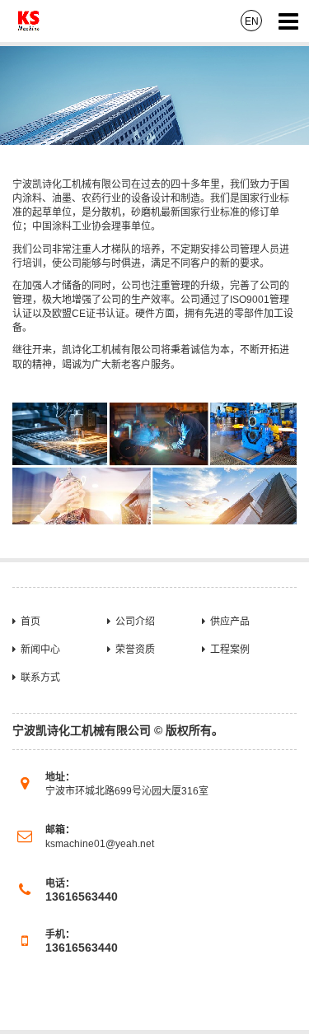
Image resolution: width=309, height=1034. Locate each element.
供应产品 (230, 621)
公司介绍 (135, 621)
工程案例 (230, 649)
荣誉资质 (135, 649)
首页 (30, 621)
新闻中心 (40, 649)
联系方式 (40, 677)
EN (252, 21)
